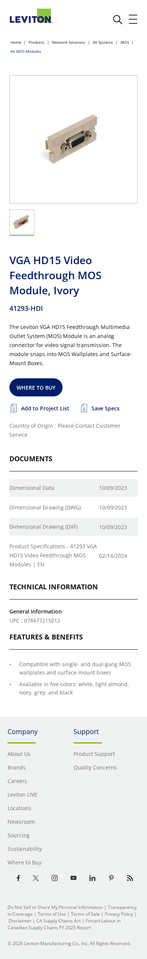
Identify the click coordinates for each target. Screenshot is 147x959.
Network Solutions (68, 42)
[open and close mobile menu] (133, 19)
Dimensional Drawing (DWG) (45, 507)
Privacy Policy (119, 914)
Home (16, 42)
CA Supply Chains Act (58, 921)
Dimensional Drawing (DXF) (43, 526)
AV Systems (103, 42)
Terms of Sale (85, 914)
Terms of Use (52, 914)
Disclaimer (20, 921)
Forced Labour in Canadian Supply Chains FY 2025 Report (64, 924)
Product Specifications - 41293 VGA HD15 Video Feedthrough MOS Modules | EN (53, 555)
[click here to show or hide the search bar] (117, 19)
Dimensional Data (31, 487)
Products (36, 42)
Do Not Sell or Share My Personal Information (55, 907)
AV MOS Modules (26, 51)
